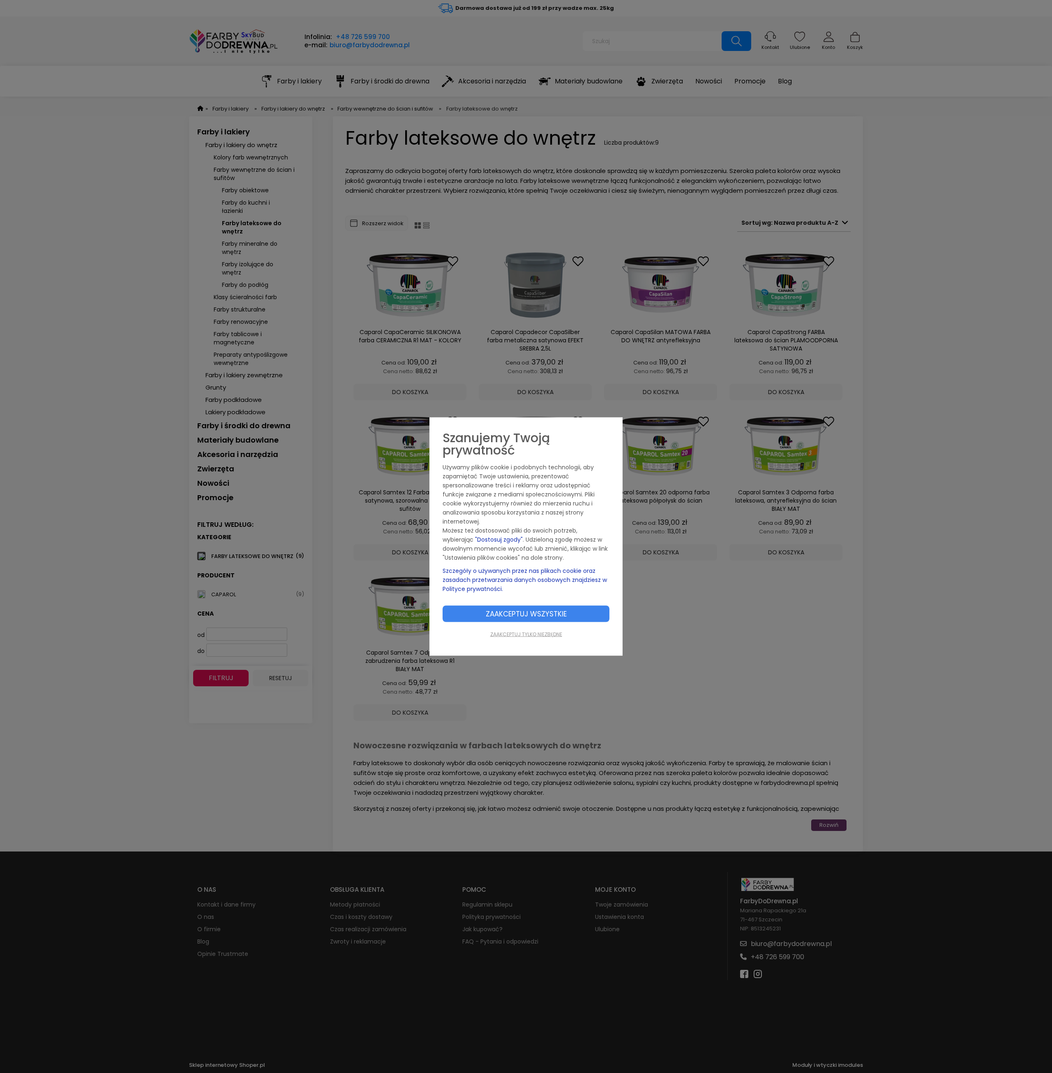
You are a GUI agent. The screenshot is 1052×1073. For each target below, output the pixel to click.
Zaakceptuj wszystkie (526, 614)
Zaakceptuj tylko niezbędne (526, 634)
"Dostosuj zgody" (499, 539)
